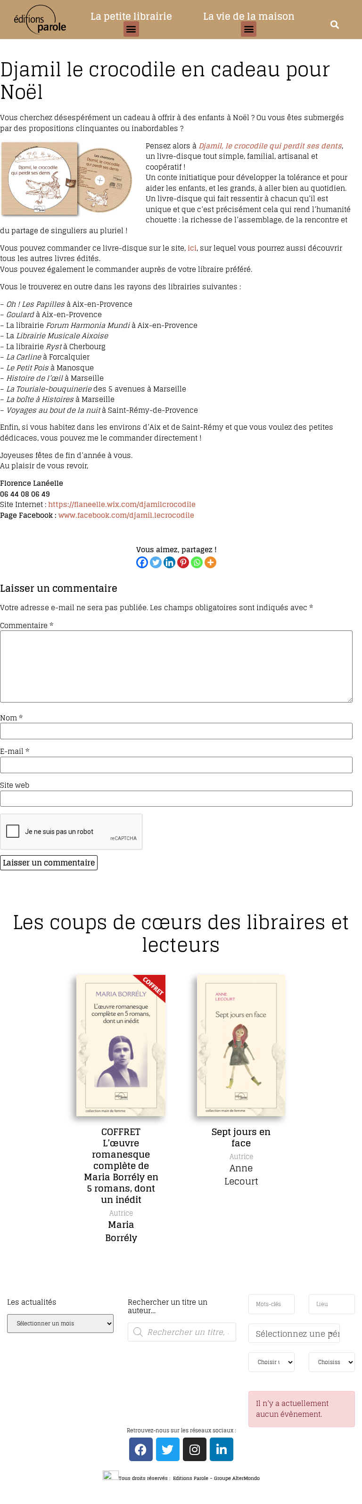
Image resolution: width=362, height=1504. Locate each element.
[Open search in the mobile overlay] (182, 1332)
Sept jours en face (173, 1137)
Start (177, 1292)
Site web (14, 785)
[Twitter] (156, 562)
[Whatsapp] (197, 562)
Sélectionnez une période (298, 1333)
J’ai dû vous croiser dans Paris (293, 1143)
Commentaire (26, 625)
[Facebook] (142, 562)
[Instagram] (194, 1449)
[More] (210, 562)
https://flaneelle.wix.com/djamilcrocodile (122, 504)
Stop (185, 1292)
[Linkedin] (169, 562)
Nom (11, 717)
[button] (131, 29)
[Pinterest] (183, 562)
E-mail (14, 751)
